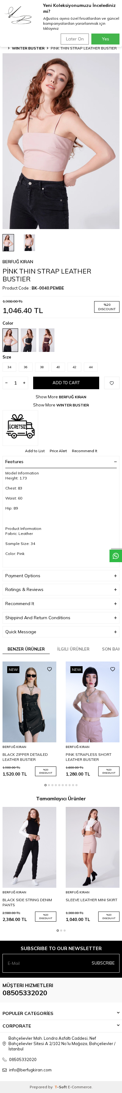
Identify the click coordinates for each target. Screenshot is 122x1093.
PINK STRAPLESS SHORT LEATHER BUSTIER (88, 757)
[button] (45, 785)
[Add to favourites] (49, 669)
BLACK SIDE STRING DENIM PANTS (27, 902)
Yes (105, 39)
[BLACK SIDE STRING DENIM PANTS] (29, 847)
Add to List (35, 450)
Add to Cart (66, 382)
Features (14, 461)
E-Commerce (80, 1087)
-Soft (61, 1087)
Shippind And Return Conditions (37, 617)
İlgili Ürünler (73, 648)
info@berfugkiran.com (30, 1069)
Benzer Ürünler (26, 648)
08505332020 (25, 992)
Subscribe (103, 962)
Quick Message (20, 632)
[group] (61, 141)
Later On (75, 39)
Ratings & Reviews (24, 589)
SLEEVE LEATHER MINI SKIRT (91, 899)
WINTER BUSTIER (28, 48)
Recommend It (84, 450)
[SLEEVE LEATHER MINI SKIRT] (92, 847)
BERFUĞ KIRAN (18, 261)
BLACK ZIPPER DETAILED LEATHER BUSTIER (25, 757)
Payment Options (22, 575)
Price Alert (58, 450)
